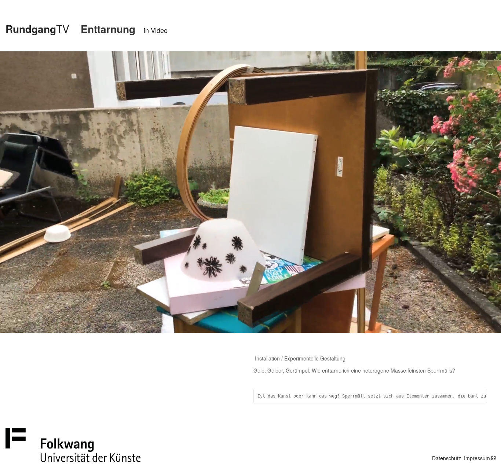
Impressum (477, 458)
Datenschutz (446, 458)
